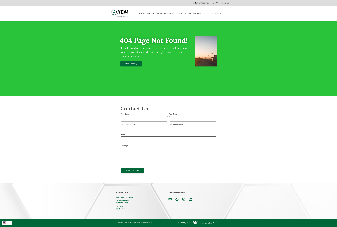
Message (124, 146)
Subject (124, 134)
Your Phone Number (128, 124)
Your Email (173, 114)
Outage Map (204, 3)
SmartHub (225, 3)
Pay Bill (195, 3)
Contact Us (214, 3)
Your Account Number (178, 124)
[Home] (120, 13)
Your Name (125, 114)
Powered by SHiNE (184, 223)
